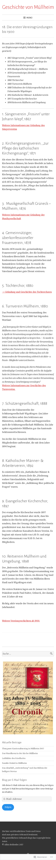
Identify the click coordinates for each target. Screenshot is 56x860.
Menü (29, 18)
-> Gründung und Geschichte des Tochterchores (27, 292)
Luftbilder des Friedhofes (13, 758)
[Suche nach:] (28, 653)
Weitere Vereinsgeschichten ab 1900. (21, 621)
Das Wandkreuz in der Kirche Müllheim (20, 753)
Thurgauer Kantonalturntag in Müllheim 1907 (23, 748)
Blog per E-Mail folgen (14, 779)
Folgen (8, 807)
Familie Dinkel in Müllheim (14, 763)
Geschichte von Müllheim (28, 7)
